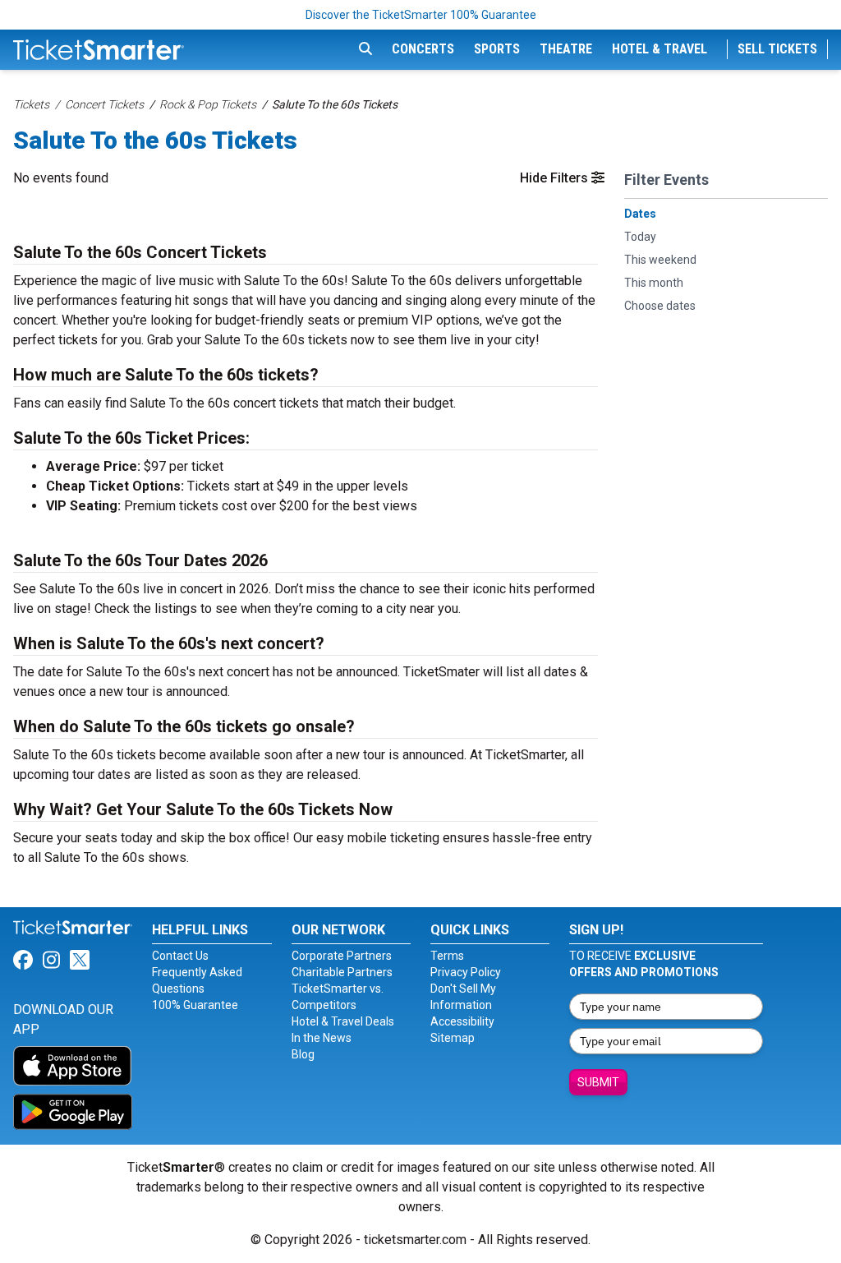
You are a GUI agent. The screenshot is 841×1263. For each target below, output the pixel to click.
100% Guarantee (195, 1005)
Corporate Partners (342, 955)
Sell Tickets (777, 49)
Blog (303, 1054)
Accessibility (462, 1021)
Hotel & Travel (659, 49)
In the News (322, 1037)
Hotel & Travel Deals (343, 1021)
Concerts (423, 49)
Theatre (566, 49)
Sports (497, 49)
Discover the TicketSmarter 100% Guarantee (421, 14)
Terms (447, 955)
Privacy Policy (465, 972)
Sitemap (452, 1037)
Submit (598, 1082)
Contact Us (180, 955)
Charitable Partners (342, 972)
